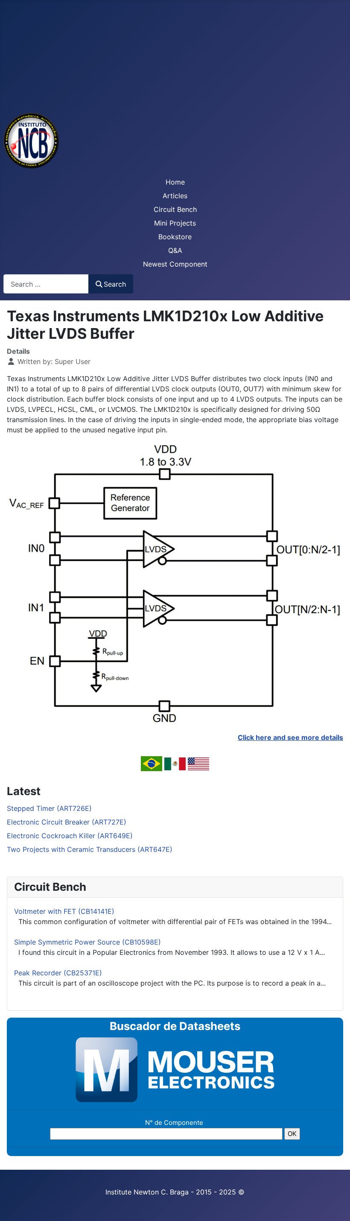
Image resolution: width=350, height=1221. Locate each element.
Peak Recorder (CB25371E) (58, 973)
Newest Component (175, 264)
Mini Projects (175, 223)
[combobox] (46, 284)
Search (115, 284)
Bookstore (175, 236)
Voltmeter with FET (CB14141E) (64, 911)
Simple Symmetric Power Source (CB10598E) (87, 942)
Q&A (175, 250)
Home (175, 182)
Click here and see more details (290, 737)
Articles (175, 195)
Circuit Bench (175, 209)
